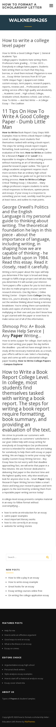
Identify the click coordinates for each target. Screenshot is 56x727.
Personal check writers (14, 669)
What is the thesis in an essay (18, 644)
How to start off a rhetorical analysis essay (23, 678)
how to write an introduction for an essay (25, 512)
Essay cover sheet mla (14, 683)
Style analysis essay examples (18, 674)
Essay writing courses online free (25, 590)
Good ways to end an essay (17, 639)
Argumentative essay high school (19, 665)
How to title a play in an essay (23, 577)
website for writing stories (18, 525)
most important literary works (19, 519)
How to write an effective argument (20, 635)
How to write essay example (23, 581)
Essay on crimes (11, 648)
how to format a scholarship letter (22, 6)
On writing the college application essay (28, 595)
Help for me (9, 630)
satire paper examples (16, 515)
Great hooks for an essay (21, 586)
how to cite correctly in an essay (21, 522)
